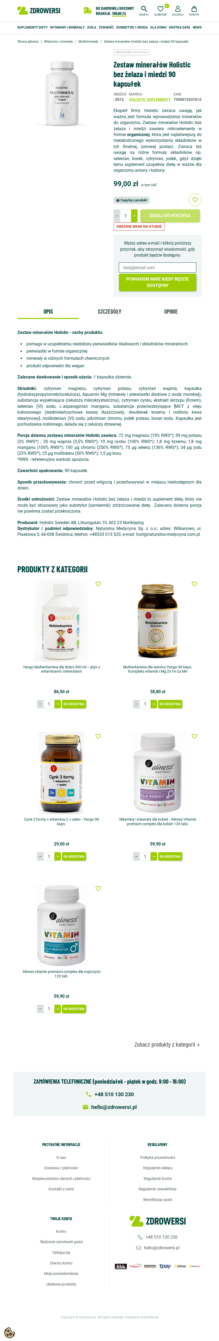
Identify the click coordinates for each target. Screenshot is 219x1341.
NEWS (197, 27)
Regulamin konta (158, 1178)
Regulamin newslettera (158, 1189)
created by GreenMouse (142, 1317)
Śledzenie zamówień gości (61, 1242)
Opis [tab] (48, 311)
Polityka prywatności (157, 1157)
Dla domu (158, 27)
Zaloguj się (61, 1252)
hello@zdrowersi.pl (161, 1247)
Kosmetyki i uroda (132, 27)
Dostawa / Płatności (61, 1168)
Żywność (106, 27)
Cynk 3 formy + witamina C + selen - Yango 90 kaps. (61, 821)
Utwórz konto (61, 1263)
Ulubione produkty (61, 1284)
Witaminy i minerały (67, 27)
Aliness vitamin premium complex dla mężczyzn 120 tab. (61, 973)
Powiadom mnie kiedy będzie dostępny (157, 282)
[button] (144, 10)
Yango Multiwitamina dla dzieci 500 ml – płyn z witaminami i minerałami (61, 669)
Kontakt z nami (61, 1189)
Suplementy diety (32, 27)
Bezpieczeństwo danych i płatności (61, 1178)
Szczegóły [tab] (109, 311)
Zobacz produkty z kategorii (168, 1044)
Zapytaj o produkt (131, 200)
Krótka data (179, 27)
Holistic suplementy (150, 99)
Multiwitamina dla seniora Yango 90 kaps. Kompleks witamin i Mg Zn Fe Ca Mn (157, 669)
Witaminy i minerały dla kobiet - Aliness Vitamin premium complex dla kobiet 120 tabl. (157, 821)
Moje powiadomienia (61, 1273)
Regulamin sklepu (157, 1168)
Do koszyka (74, 704)
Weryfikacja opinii (157, 1200)
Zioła (91, 27)
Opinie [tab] (171, 311)
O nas (61, 1157)
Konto (61, 1231)
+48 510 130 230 (162, 1237)
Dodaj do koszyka (170, 215)
